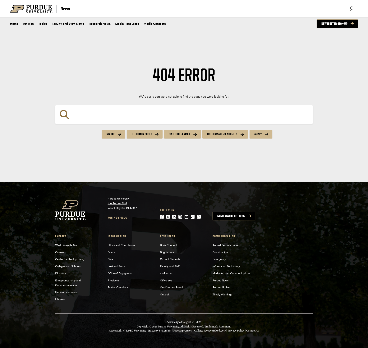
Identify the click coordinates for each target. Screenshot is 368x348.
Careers (59, 252)
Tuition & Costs (141, 134)
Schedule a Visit (179, 134)
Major (111, 134)
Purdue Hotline (221, 287)
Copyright (143, 326)
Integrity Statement (159, 330)
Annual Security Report (226, 245)
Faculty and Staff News (68, 23)
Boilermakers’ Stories (222, 134)
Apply (258, 134)
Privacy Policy (236, 330)
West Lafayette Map (66, 245)
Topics (42, 23)
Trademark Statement (218, 326)
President (113, 280)
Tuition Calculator (118, 287)
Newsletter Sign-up (334, 24)
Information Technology (227, 266)
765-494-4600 (117, 217)
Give (110, 259)
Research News (100, 23)
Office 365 (166, 280)
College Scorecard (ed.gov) (210, 330)
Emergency (219, 259)
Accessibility (116, 330)
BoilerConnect (168, 245)
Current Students (170, 259)
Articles (28, 23)
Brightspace (167, 252)
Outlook (164, 294)
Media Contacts (155, 23)
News (65, 8)
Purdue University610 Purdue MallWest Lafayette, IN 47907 (122, 203)
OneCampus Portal (171, 287)
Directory (60, 273)
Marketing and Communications (231, 273)
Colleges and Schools (68, 266)
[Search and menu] (353, 8)
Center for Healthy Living (70, 259)
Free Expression (182, 330)
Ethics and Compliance (121, 245)
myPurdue (166, 273)
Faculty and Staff (170, 266)
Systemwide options (231, 216)
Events (112, 252)
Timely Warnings (222, 294)
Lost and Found (117, 266)
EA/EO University (136, 330)
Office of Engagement (120, 273)
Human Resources (66, 292)
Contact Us (252, 330)
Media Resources (127, 23)
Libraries (60, 299)
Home (14, 23)
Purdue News (221, 280)
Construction (220, 252)
